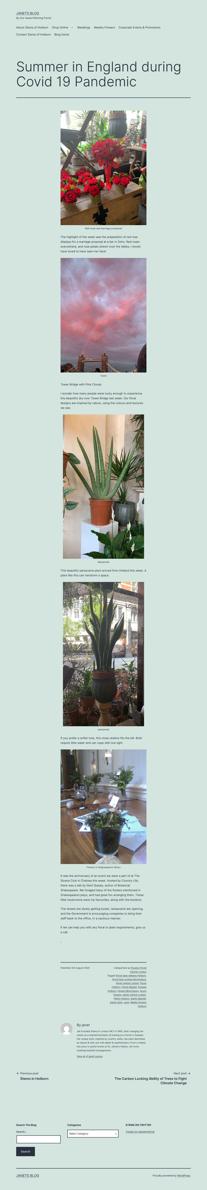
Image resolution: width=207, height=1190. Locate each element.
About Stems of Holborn (32, 27)
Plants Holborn (122, 998)
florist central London (127, 983)
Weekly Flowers (104, 27)
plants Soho (116, 1002)
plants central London (134, 994)
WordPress (183, 1175)
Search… (21, 1131)
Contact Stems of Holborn (33, 34)
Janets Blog (27, 13)
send (126, 1002)
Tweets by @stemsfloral (140, 1131)
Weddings (83, 27)
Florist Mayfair (129, 987)
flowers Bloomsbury (128, 991)
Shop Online (60, 27)
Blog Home (61, 34)
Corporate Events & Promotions (139, 27)
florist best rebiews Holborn (131, 975)
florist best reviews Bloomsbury (129, 979)
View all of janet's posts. (90, 1056)
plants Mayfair (138, 998)
